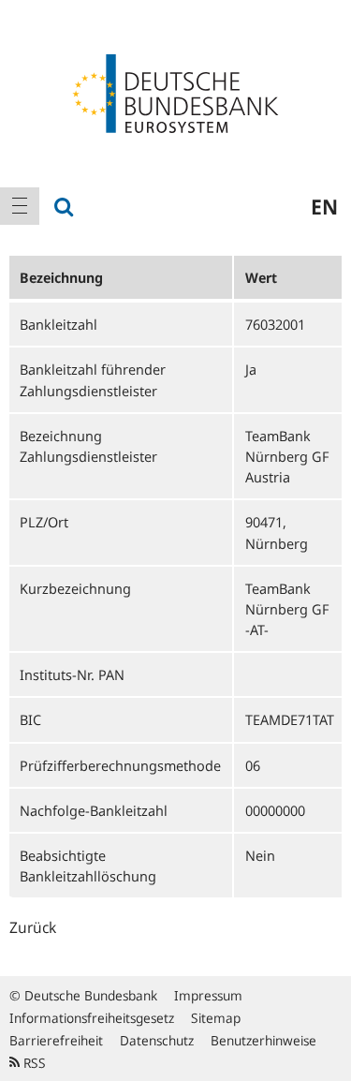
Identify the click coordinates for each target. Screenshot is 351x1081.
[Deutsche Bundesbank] (175, 91)
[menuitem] (19, 206)
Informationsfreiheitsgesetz (91, 1018)
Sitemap (216, 1018)
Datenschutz (157, 1040)
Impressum (208, 995)
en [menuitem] (324, 206)
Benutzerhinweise (263, 1040)
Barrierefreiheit (56, 1040)
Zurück (32, 927)
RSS (33, 1063)
